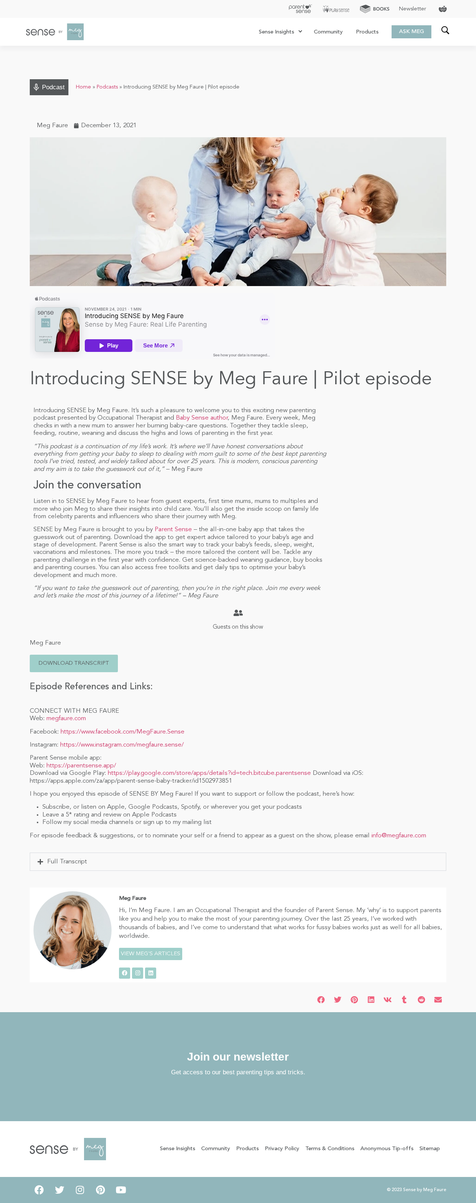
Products (367, 32)
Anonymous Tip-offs (387, 1149)
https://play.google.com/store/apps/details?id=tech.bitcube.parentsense (209, 773)
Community (328, 32)
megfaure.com (66, 718)
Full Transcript (67, 862)
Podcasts (107, 87)
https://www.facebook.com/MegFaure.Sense (122, 732)
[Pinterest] (100, 1190)
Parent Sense (173, 529)
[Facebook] (124, 973)
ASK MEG (411, 32)
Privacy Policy (282, 1149)
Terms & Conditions (329, 1149)
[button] (74, 663)
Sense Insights (276, 32)
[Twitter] (59, 1190)
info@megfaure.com (399, 836)
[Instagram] (137, 973)
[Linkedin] (150, 973)
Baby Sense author (202, 418)
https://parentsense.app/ (81, 766)
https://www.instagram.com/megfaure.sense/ (122, 745)
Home (83, 87)
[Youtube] (121, 1190)
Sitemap (429, 1149)
